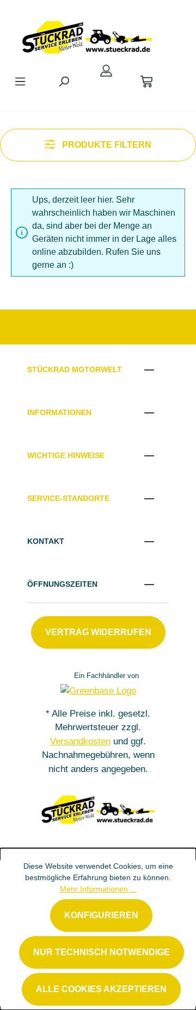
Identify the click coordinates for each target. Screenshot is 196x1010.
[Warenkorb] (146, 81)
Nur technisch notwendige (101, 952)
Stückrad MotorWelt (74, 369)
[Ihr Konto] (106, 70)
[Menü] (20, 81)
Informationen (59, 412)
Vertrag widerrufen (98, 632)
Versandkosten (80, 741)
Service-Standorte (68, 498)
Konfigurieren (101, 915)
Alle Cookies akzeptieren (101, 989)
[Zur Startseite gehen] (87, 35)
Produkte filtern (105, 144)
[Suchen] (64, 81)
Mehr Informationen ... (98, 888)
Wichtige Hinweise (66, 455)
